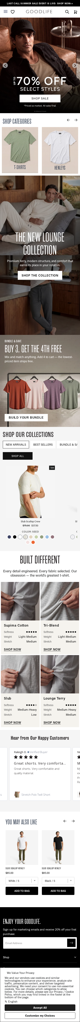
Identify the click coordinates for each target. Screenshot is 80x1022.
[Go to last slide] (5, 65)
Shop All (18, 456)
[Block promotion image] (40, 65)
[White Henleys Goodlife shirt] (60, 150)
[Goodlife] (39, 11)
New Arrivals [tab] (16, 444)
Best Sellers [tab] (43, 444)
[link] (40, 795)
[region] (40, 3)
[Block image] (20, 150)
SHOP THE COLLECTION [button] (40, 275)
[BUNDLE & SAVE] (40, 381)
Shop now (12, 649)
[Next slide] (74, 65)
